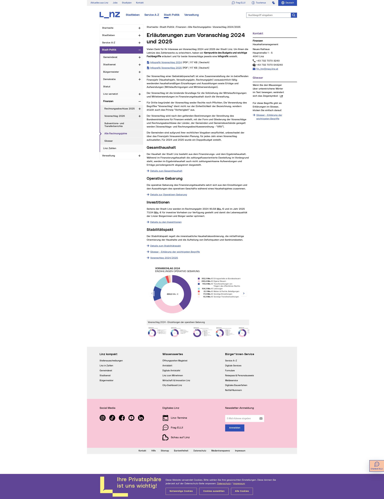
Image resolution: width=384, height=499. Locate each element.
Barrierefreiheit (181, 451)
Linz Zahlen (109, 148)
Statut (106, 86)
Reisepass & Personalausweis (239, 376)
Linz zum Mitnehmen (172, 376)
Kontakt (140, 3)
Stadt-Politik (172, 15)
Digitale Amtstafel (171, 371)
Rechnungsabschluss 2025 (119, 108)
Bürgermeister (111, 72)
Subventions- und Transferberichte (114, 124)
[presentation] (152, 293)
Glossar (108, 141)
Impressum (239, 483)
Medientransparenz (220, 451)
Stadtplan (127, 3)
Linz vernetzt (110, 94)
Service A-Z (151, 15)
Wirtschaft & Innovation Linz (176, 381)
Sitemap (165, 451)
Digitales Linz (170, 408)
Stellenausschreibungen (111, 361)
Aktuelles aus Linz (99, 3)
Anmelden (234, 428)
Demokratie (109, 79)
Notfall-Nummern (233, 390)
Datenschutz (224, 483)
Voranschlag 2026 (114, 116)
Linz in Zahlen (106, 366)
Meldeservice (231, 381)
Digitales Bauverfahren (236, 385)
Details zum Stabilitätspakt (165, 246)
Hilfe (153, 451)
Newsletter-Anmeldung (239, 408)
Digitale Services (233, 366)
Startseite (107, 28)
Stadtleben (133, 15)
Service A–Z (231, 361)
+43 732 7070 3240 (268, 60)
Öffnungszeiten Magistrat (175, 361)
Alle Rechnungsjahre (123, 133)
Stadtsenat (109, 64)
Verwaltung (191, 15)
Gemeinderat (110, 57)
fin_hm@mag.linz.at (267, 69)
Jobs (115, 3)
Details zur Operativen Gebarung (168, 194)
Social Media (107, 408)
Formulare (230, 371)
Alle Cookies (242, 491)
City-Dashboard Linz (172, 385)
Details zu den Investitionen (166, 222)
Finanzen (108, 101)
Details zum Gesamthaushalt (166, 171)
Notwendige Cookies (181, 491)
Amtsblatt (167, 366)
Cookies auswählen (214, 491)
